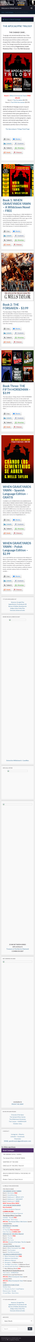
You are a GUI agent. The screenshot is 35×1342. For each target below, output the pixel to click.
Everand (12, 610)
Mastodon (17, 1139)
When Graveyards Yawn (18, 95)
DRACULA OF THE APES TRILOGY (13, 1166)
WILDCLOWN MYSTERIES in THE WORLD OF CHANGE (17, 1174)
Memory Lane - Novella (9, 1291)
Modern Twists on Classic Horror (13, 1179)
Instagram (14, 1134)
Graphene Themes (14, 1339)
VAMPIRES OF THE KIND (10, 1162)
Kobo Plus (22, 608)
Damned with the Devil (11, 1266)
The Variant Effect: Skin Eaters (18, 1221)
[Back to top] (30, 1338)
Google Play (20, 602)
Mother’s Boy (17, 1124)
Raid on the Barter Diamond (12, 1209)
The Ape (10, 1238)
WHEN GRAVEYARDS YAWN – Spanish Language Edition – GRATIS (17, 492)
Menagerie (8, 1262)
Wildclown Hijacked (10, 1260)
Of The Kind (6, 1230)
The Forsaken (17, 100)
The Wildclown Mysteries (17, 1119)
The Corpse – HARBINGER (17, 1121)
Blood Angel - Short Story (10, 1219)
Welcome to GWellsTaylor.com (11, 8)
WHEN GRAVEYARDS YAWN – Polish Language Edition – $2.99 (17, 548)
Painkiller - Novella (8, 1217)
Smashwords (23, 606)
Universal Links (20, 610)
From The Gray (7, 1232)
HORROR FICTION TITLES (11, 1285)
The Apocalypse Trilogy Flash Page (18, 129)
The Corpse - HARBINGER (10, 1272)
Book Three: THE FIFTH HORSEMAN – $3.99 (16, 389)
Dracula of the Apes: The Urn (17, 1242)
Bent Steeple (7, 1227)
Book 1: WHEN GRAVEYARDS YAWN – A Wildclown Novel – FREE (17, 205)
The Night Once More (11, 1264)
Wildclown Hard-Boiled (11, 1258)
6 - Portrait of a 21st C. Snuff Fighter (13, 1289)
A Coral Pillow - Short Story (11, 1293)
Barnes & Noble (13, 606)
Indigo (12, 608)
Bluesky (21, 1134)
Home (3, 12)
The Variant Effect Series (17, 1117)
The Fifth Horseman (18, 102)
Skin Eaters (10, 1193)
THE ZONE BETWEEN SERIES (12, 1205)
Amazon (13, 602)
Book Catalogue (9, 12)
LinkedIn (13, 1136)
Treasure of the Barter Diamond (13, 1213)
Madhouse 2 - (15, 1199)
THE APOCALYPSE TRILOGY (11, 1169)
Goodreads (21, 1136)
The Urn (10, 1236)
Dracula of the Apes (17, 1115)
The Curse (10, 1240)
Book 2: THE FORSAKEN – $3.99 (15, 306)
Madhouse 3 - (13, 1201)
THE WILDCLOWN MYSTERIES (12, 1254)
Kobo (16, 608)
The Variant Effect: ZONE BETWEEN (14, 1158)
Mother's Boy (7, 1287)
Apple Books (12, 604)
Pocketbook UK (22, 604)
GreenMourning (12, 1195)
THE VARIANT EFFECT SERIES (12, 1154)
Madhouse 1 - (15, 1197)
